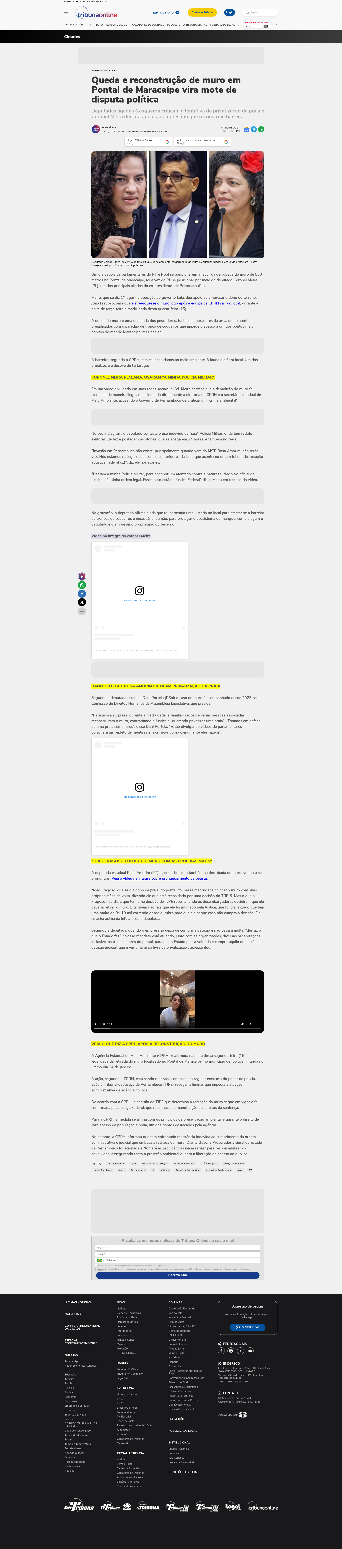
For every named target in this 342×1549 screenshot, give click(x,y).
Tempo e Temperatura (78, 1444)
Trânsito (69, 1379)
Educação (70, 1374)
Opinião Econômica (180, 1404)
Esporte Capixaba (75, 1414)
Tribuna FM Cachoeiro (130, 1373)
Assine (121, 1459)
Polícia (68, 1383)
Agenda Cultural (74, 1453)
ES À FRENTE (177, 1335)
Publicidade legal (222, 25)
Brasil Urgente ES (127, 1407)
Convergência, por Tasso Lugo (186, 1378)
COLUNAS (175, 1302)
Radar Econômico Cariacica (81, 1365)
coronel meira (116, 1163)
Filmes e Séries (125, 1339)
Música (121, 1344)
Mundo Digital (177, 1353)
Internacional (124, 1331)
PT (250, 1170)
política (164, 1170)
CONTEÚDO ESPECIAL (183, 1472)
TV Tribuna (96, 25)
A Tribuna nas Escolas (130, 1477)
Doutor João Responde (182, 1308)
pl (153, 1170)
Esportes (70, 1410)
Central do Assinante (129, 1486)
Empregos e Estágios (77, 1405)
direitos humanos (184, 1163)
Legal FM (122, 1378)
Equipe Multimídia (179, 1449)
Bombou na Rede (127, 1317)
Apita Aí (121, 1434)
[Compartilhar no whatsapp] (82, 585)
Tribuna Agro (72, 1361)
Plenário (173, 1362)
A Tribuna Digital (195, 25)
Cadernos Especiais (128, 1468)
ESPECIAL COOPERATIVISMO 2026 (81, 1341)
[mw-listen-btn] (82, 576)
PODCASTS (173, 25)
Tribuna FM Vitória (127, 1369)
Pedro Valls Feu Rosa (181, 1396)
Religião (69, 1388)
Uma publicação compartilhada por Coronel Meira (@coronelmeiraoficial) (135, 650)
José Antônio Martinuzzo (183, 1387)
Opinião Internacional (181, 1409)
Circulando (123, 1443)
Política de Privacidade (182, 1462)
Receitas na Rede (75, 1462)
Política (69, 1392)
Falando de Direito (179, 1382)
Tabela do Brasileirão (77, 1435)
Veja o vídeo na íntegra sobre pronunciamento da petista (159, 878)
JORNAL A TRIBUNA (130, 1453)
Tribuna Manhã (126, 1412)
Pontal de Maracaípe (188, 1170)
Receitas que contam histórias (134, 1425)
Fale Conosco (176, 1457)
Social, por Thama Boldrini (184, 1400)
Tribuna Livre (176, 1348)
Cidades (69, 1370)
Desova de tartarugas (155, 1163)
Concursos (71, 1401)
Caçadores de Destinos (130, 1439)
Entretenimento (74, 1448)
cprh (133, 1163)
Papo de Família (178, 1344)
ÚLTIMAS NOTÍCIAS (78, 1302)
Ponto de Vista (125, 1421)
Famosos (70, 1457)
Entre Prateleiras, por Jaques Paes (185, 1372)
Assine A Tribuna (202, 12)
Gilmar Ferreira (177, 1339)
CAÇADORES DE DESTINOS (148, 25)
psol (239, 1170)
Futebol (69, 1419)
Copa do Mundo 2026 (78, 1430)
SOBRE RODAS (126, 1353)
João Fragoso (209, 1163)
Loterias (121, 1326)
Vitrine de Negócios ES (182, 1326)
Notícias (121, 1308)
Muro (121, 1170)
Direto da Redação (179, 1331)
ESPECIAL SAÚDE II (117, 25)
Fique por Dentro (127, 1394)
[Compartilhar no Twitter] (82, 602)
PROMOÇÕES (177, 1419)
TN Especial (124, 1416)
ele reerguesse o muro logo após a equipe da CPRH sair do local (186, 303)
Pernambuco (138, 1170)
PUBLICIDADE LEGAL (183, 1431)
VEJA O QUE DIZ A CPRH (103, 70)
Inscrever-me (178, 1275)
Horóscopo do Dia (127, 1322)
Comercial (174, 1453)
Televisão (122, 1348)
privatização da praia (218, 1170)
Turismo (69, 1439)
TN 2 (120, 1403)
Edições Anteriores (128, 1481)
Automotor (123, 1430)
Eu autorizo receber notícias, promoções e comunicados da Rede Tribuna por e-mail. (132, 1266)
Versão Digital (125, 1464)
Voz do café (175, 1313)
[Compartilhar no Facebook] (82, 593)
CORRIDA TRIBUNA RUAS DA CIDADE (82, 1327)
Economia (70, 1397)
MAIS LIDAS (73, 1314)
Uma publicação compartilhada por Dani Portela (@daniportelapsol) (132, 846)
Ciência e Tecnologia (129, 1313)
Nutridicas (174, 1357)
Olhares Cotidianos (180, 1391)
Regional (70, 1470)
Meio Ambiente (103, 1170)
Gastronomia (72, 1466)
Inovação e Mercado (180, 1317)
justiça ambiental (234, 1163)
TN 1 (120, 1399)
